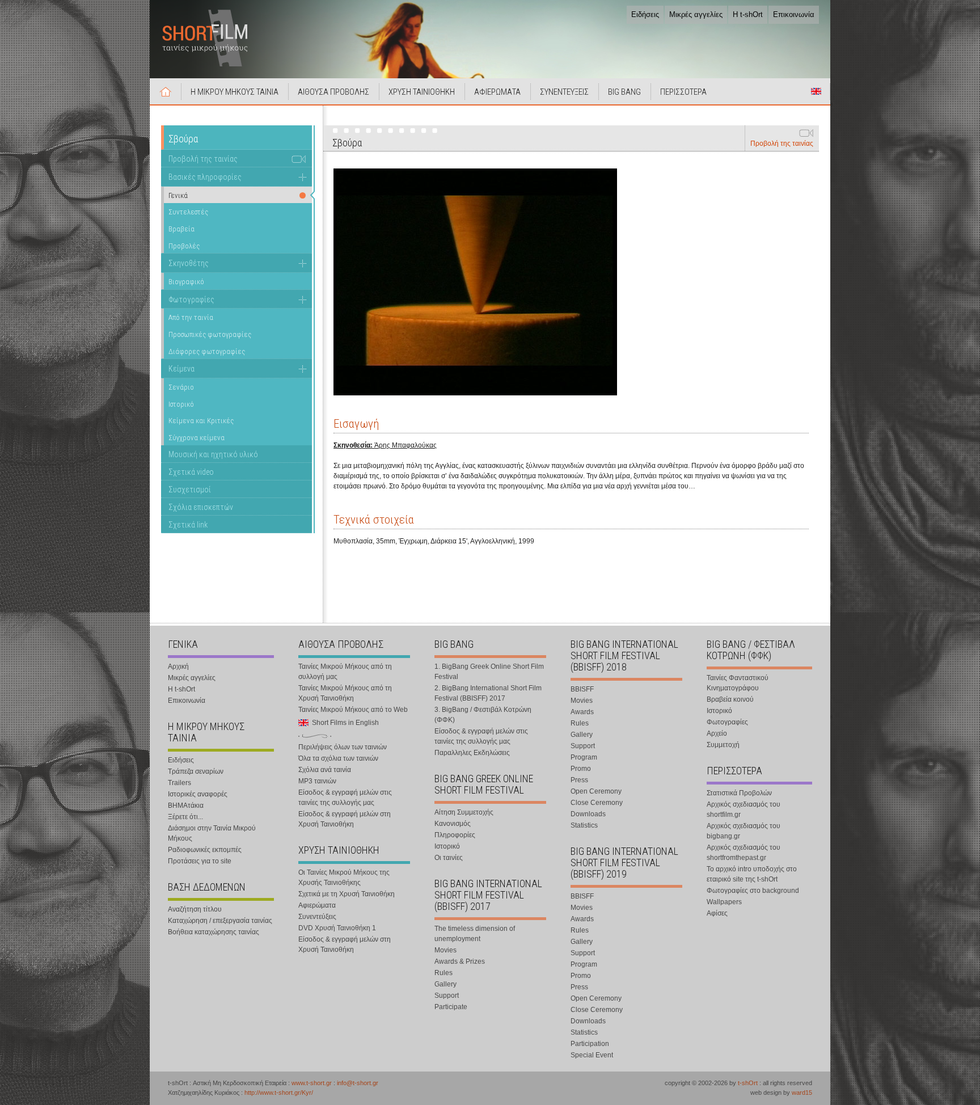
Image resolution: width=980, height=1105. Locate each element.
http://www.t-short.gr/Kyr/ (278, 1092)
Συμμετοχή (723, 745)
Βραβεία (181, 229)
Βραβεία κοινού (730, 699)
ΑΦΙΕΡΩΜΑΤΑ (497, 92)
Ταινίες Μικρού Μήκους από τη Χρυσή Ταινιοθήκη (345, 693)
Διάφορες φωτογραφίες (206, 351)
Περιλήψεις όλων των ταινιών (342, 747)
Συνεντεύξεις (317, 917)
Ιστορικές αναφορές (197, 794)
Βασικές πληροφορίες (205, 177)
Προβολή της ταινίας (781, 143)
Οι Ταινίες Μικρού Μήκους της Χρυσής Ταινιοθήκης (344, 877)
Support (446, 995)
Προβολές (184, 246)
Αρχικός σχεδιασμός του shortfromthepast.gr (743, 852)
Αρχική (165, 91)
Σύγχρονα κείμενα (196, 437)
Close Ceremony (597, 803)
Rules (443, 973)
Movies (445, 950)
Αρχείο (717, 733)
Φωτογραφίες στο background (753, 891)
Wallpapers (724, 902)
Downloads (588, 814)
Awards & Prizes (459, 961)
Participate (450, 1007)
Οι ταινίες (448, 858)
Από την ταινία (190, 317)
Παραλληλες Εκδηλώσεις (472, 753)
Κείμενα (181, 368)
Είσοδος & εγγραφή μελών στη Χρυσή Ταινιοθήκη (344, 819)
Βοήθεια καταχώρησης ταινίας (213, 932)
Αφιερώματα (317, 905)
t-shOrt (748, 1082)
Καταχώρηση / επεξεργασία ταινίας (220, 921)
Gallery (445, 984)
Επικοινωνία (793, 14)
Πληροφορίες (454, 835)
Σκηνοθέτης (188, 263)
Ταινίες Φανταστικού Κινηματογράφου (737, 683)
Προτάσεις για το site (199, 861)
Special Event (592, 1055)
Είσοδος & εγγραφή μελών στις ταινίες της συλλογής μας (345, 797)
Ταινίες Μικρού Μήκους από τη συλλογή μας (345, 672)
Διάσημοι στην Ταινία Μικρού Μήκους (212, 833)
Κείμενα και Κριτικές (201, 420)
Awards (582, 712)
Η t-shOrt (748, 14)
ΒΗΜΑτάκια (186, 805)
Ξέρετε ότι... (185, 817)
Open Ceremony (596, 791)
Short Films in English (816, 91)
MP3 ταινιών (317, 781)
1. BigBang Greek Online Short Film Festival (489, 672)
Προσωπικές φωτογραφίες (209, 334)
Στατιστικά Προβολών (739, 793)
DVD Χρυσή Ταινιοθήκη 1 (337, 928)
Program (584, 757)
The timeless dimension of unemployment (474, 934)
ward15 (802, 1092)
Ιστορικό (181, 404)
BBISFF (582, 689)
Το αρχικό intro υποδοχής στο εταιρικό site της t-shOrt (752, 874)
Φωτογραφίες (191, 299)
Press (579, 780)
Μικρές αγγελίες (696, 14)
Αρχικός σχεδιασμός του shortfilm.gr (743, 809)
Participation (590, 1044)
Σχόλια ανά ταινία (324, 770)
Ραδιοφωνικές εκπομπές (205, 850)
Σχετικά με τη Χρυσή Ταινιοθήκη (346, 894)
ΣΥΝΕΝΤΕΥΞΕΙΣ (564, 92)
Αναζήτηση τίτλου (195, 909)
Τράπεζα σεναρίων (195, 771)
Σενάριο (181, 387)
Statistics (584, 825)
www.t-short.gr (312, 1082)
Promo (581, 769)
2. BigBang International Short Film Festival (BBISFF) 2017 (488, 693)
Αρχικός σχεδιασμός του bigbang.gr (743, 831)
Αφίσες (717, 913)
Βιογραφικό (186, 281)
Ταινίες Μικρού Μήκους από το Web (353, 710)
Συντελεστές (188, 212)
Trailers (179, 783)
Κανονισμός (452, 824)
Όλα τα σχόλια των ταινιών (338, 758)
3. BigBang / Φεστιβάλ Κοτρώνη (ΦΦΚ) (482, 715)
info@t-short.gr (357, 1082)
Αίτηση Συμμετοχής (463, 812)
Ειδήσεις (645, 14)
